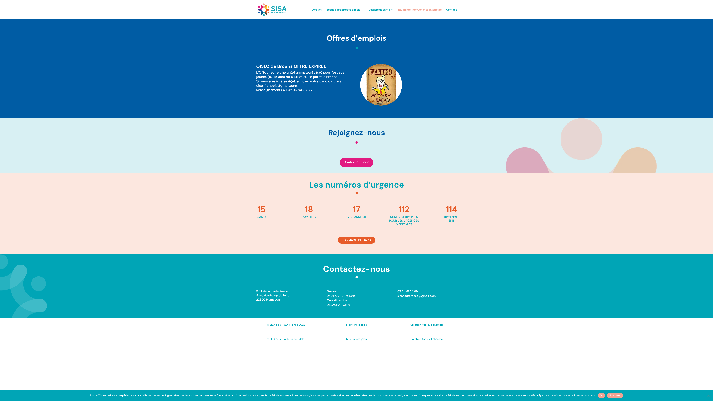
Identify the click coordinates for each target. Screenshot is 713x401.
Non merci (615, 395)
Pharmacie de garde (356, 240)
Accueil (317, 9)
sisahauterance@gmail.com (416, 296)
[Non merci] (708, 395)
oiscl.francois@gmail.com (276, 85)
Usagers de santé (379, 9)
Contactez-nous (356, 162)
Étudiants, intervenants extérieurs (420, 9)
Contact (451, 9)
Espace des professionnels (343, 9)
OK (601, 395)
